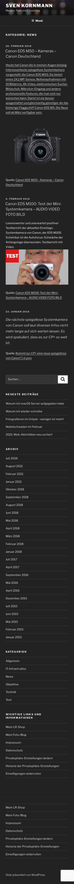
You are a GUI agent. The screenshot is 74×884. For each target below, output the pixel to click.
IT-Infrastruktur (16, 669)
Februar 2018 (15, 544)
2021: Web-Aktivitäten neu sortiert (29, 434)
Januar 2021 (14, 481)
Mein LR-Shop (15, 727)
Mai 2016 (12, 583)
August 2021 (14, 466)
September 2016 (17, 575)
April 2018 (13, 528)
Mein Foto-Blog (16, 735)
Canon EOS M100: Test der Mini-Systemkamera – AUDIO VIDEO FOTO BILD (33, 209)
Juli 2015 (11, 606)
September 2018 (17, 497)
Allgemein (13, 661)
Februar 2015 (15, 629)
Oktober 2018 (15, 489)
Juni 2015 (12, 614)
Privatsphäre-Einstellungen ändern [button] (29, 758)
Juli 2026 (12, 458)
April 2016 (13, 590)
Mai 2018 (12, 520)
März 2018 (13, 536)
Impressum (13, 742)
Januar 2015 (14, 637)
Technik (11, 692)
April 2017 (12, 567)
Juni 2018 (12, 512)
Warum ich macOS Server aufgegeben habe (35, 403)
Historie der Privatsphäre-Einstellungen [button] (32, 766)
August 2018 (14, 505)
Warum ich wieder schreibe (24, 411)
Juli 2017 (11, 559)
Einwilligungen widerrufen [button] (23, 773)
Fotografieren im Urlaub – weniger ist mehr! (35, 419)
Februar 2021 (14, 474)
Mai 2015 (12, 622)
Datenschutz (14, 750)
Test (9, 700)
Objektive (12, 684)
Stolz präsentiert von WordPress (25, 874)
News (9, 676)
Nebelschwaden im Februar (24, 426)
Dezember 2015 (16, 598)
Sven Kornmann (29, 5)
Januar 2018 (14, 551)
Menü (39, 20)
